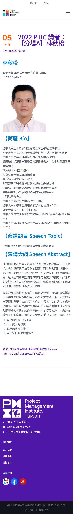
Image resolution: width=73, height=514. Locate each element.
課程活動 (7, 456)
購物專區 (7, 462)
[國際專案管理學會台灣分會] (11, 13)
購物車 (33, 3)
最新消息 (7, 450)
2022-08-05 (14, 50)
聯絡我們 (43, 510)
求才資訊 (29, 510)
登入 (46, 3)
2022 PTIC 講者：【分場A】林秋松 (42, 39)
